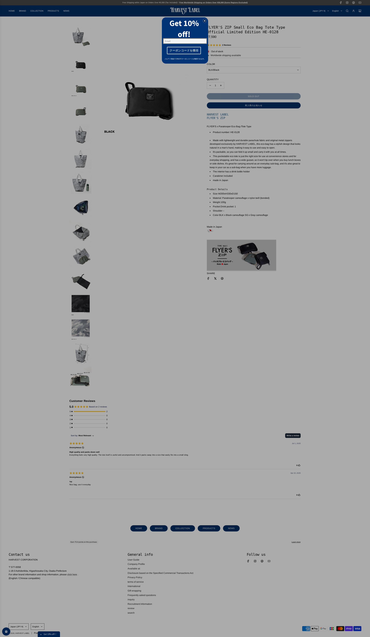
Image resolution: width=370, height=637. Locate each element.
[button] (204, 21)
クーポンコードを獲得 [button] (184, 50)
